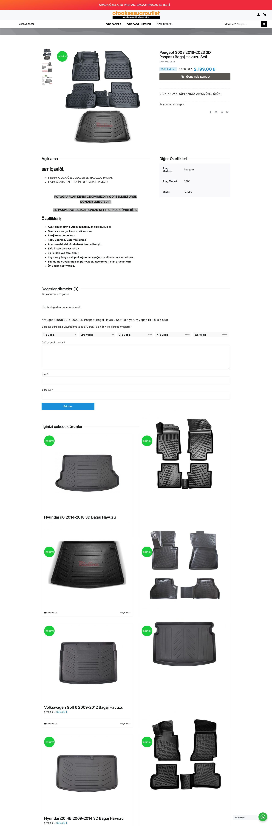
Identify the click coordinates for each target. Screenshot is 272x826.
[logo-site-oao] (136, 12)
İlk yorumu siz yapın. (172, 104)
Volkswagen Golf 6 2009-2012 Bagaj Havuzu (83, 707)
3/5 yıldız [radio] (124, 334)
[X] (216, 112)
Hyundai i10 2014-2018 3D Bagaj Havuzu (80, 517)
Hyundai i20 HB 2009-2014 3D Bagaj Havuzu (84, 818)
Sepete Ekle (51, 612)
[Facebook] (210, 112)
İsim (45, 374)
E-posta (47, 389)
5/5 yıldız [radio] (200, 334)
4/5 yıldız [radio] (162, 334)
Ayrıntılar (126, 612)
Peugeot (189, 169)
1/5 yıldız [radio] (48, 334)
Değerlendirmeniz (53, 342)
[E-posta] (227, 112)
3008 (187, 181)
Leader (188, 192)
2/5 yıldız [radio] (87, 334)
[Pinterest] (222, 112)
